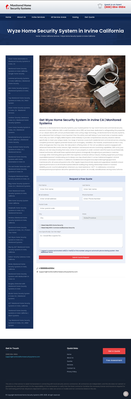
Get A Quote (114, 351)
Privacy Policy (72, 372)
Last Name (86, 185)
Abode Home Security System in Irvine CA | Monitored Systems (19, 296)
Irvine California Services (50, 36)
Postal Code (43, 204)
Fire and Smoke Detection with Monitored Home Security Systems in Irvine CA (19, 169)
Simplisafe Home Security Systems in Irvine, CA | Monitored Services (17, 210)
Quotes (69, 361)
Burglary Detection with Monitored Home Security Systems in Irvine (17, 286)
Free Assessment (114, 360)
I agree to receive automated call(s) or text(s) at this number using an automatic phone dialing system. (80, 251)
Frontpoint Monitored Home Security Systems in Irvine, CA (18, 177)
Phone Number (87, 195)
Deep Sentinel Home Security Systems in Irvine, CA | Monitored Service (18, 149)
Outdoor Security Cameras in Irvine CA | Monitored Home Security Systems (18, 120)
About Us (21, 17)
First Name (42, 185)
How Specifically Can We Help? (50, 232)
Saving (75, 17)
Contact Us (71, 368)
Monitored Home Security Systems (27, 395)
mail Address (44, 195)
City (40, 214)
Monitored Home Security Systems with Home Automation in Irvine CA (17, 159)
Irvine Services (38, 17)
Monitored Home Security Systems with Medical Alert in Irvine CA (18, 276)
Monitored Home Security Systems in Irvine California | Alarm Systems (18, 313)
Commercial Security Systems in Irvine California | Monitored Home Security (19, 80)
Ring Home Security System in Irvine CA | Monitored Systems (19, 184)
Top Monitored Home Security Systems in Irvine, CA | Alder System (19, 322)
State (84, 214)
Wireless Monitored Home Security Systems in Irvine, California (17, 220)
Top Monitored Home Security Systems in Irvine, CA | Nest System (19, 100)
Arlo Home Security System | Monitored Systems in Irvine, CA (18, 90)
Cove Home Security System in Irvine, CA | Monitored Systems (19, 129)
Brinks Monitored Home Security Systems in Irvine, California (17, 266)
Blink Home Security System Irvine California (18, 202)
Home (8, 17)
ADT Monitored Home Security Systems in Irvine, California (19, 304)
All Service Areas (58, 17)
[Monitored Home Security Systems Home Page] (18, 7)
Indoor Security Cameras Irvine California (19, 258)
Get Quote (89, 17)
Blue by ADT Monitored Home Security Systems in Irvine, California (19, 249)
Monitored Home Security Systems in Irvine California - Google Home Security (18, 71)
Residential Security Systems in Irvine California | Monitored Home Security (19, 139)
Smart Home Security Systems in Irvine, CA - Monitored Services (19, 110)
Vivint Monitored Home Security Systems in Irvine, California (17, 193)
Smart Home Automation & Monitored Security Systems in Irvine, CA (19, 61)
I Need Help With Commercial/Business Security (58, 227)
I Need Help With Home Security (52, 225)
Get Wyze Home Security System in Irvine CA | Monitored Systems (17, 239)
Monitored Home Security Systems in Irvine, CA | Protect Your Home (19, 229)
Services (70, 365)
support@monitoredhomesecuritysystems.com (58, 272)
